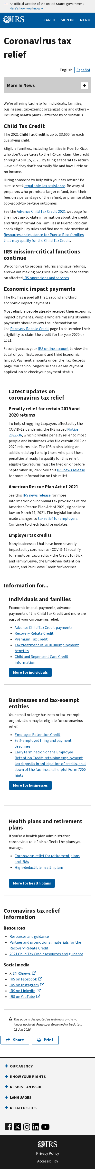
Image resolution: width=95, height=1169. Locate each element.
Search (48, 20)
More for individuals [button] (30, 672)
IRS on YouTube (22, 996)
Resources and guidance (29, 936)
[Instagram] (26, 1126)
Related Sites (23, 1107)
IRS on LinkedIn (22, 990)
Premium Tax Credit (31, 639)
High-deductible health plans (39, 867)
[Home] (13, 18)
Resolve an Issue (26, 1087)
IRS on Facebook (23, 979)
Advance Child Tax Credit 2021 (41, 211)
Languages (20, 1097)
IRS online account (53, 348)
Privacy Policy (47, 1153)
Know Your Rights (28, 1076)
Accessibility (47, 1161)
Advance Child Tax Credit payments (44, 627)
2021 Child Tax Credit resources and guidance (46, 953)
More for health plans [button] (32, 883)
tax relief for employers (57, 518)
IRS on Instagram (24, 984)
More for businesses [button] (30, 785)
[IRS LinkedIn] (35, 1126)
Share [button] (18, 1040)
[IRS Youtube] (45, 1126)
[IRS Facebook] (8, 1126)
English (66, 69)
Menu (85, 20)
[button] (67, 20)
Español (83, 69)
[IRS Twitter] (17, 1126)
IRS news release (71, 470)
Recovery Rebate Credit (29, 328)
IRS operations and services (46, 277)
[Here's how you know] (47, 6)
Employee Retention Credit (37, 734)
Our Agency (21, 1066)
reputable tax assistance (44, 185)
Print (49, 1040)
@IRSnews (22, 973)
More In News (21, 85)
